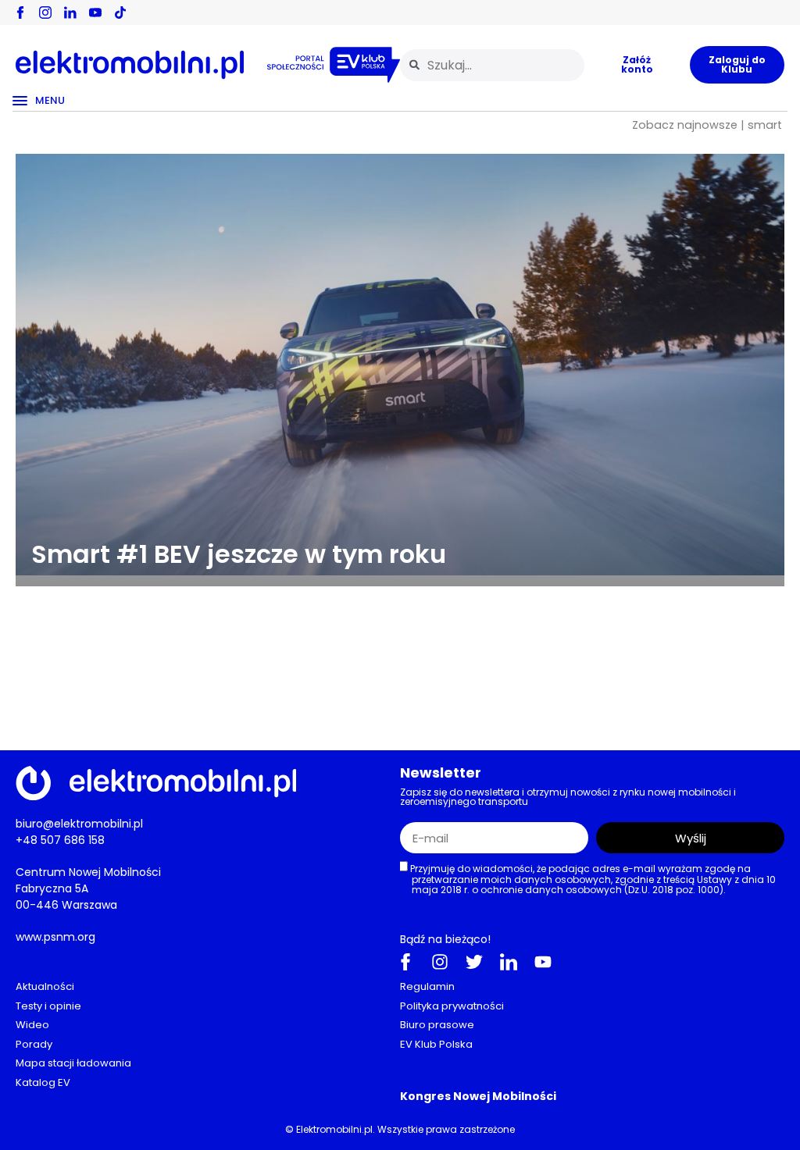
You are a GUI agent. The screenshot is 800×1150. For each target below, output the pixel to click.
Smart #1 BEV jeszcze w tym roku (238, 553)
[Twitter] (474, 962)
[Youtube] (543, 962)
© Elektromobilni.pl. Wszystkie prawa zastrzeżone (400, 1129)
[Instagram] (440, 962)
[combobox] (492, 65)
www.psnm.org (55, 937)
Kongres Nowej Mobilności (478, 1096)
